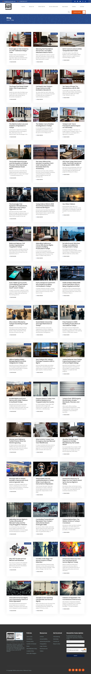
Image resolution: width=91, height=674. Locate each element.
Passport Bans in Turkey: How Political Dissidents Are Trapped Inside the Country (45, 400)
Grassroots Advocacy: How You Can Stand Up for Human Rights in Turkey (71, 560)
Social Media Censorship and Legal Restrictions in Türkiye (44, 323)
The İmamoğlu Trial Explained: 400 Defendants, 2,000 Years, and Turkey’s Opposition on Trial (18, 206)
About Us (31, 6)
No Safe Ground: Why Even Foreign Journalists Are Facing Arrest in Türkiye (71, 245)
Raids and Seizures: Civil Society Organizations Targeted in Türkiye (17, 245)
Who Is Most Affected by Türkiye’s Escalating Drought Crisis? (18, 323)
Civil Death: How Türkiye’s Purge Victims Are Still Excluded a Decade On (44, 88)
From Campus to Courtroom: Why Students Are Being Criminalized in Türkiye (45, 284)
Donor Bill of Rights (31, 653)
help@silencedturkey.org (9, 1)
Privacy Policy (30, 641)
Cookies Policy (30, 651)
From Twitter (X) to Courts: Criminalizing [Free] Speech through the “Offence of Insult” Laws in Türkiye (18, 285)
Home (23, 6)
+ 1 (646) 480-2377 (23, 1)
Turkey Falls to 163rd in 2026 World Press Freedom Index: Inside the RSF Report (45, 206)
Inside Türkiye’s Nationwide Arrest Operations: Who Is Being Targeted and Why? (71, 284)
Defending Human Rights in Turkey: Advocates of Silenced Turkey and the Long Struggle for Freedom (18, 522)
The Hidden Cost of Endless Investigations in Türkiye (45, 125)
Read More (13, 61)
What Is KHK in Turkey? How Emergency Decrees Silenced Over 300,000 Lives (45, 441)
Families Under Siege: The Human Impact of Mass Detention (44, 560)
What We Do (41, 6)
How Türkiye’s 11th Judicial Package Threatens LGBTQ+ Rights (45, 361)
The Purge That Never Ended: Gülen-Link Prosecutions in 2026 (18, 88)
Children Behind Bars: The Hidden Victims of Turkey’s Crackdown (71, 521)
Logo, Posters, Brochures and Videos (43, 649)
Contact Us (56, 641)
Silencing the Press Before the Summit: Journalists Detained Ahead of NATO (44, 50)
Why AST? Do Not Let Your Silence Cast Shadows (17, 559)
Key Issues (65, 6)
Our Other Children (68, 204)
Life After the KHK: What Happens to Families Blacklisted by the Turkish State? (70, 442)
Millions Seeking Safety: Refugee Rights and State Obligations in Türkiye (17, 361)
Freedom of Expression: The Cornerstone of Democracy (71, 598)
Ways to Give (56, 644)
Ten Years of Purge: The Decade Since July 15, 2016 (70, 87)
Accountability (43, 639)
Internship (55, 639)
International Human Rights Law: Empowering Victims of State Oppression (18, 599)
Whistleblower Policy (32, 648)
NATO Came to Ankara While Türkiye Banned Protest (72, 50)
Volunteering (56, 636)
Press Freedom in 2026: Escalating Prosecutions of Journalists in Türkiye (71, 323)
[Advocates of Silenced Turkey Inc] (19, 636)
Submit (75, 655)
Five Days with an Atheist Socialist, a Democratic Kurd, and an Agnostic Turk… (18, 480)
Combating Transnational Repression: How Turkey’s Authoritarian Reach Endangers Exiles (44, 522)
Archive (82, 6)
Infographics (43, 644)
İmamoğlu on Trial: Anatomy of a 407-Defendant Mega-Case (18, 50)
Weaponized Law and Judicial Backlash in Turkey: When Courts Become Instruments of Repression (45, 481)
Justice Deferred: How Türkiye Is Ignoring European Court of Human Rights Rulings (72, 361)
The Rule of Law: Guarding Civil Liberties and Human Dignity (44, 599)
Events (74, 6)
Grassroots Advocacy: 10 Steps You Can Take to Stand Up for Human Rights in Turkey (72, 481)
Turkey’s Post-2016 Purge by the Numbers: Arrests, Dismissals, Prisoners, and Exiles (71, 401)
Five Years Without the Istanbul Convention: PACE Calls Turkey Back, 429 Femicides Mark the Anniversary (44, 165)
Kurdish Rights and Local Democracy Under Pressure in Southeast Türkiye (18, 400)
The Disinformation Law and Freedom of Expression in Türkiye (18, 125)
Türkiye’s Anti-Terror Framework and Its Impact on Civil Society (71, 125)
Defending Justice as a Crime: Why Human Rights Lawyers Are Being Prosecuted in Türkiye (44, 246)
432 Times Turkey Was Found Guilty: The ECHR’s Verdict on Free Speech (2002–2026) (71, 163)
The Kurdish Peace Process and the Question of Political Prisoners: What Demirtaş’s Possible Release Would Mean (18, 165)
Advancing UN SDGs (45, 641)
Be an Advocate (53, 6)
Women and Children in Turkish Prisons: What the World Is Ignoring (17, 441)
